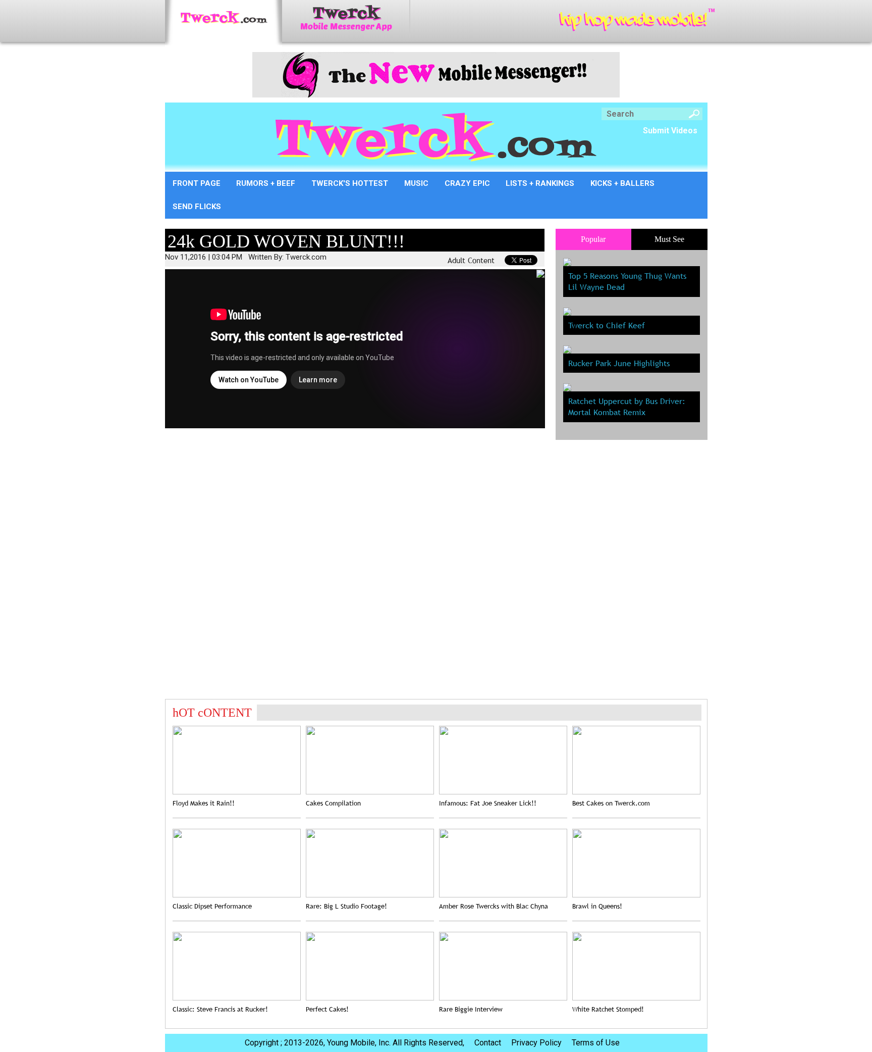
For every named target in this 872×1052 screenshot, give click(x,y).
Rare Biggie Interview (471, 1009)
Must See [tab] (669, 239)
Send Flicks (197, 206)
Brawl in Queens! (597, 906)
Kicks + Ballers (622, 183)
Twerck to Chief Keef (606, 325)
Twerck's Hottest (349, 183)
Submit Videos (670, 131)
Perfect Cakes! (327, 1009)
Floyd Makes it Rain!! (204, 803)
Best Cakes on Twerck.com (611, 803)
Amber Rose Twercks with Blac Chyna (493, 906)
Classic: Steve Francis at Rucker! (220, 1009)
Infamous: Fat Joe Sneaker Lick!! (487, 803)
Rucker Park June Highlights (619, 363)
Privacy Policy (536, 1042)
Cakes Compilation (333, 803)
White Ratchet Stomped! (608, 1009)
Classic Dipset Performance (212, 906)
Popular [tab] (593, 239)
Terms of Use (596, 1042)
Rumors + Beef (265, 183)
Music (416, 183)
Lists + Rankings (540, 183)
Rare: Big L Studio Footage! (346, 906)
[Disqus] (355, 561)
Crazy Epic (467, 183)
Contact (487, 1042)
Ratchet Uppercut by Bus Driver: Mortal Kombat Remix (626, 406)
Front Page (197, 183)
